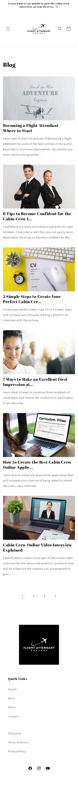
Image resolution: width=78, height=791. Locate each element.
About (12, 707)
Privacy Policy (16, 751)
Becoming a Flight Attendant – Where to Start (32, 128)
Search (12, 689)
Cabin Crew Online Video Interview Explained (37, 547)
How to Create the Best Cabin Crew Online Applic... (37, 465)
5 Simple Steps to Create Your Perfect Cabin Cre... (32, 299)
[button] (8, 28)
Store (11, 698)
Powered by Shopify (56, 787)
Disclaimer (15, 733)
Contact (13, 716)
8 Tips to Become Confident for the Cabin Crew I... (37, 216)
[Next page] (55, 595)
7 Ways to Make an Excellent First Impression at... (35, 382)
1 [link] (23, 596)
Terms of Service (18, 742)
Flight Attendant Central (32, 787)
